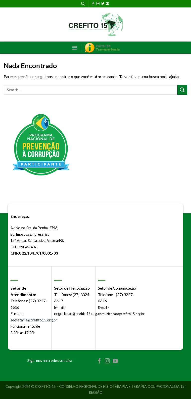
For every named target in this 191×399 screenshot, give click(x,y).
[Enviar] (182, 90)
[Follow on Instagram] (97, 3)
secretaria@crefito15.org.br (33, 320)
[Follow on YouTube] (115, 361)
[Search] (83, 3)
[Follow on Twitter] (102, 3)
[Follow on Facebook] (93, 3)
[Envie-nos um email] (107, 3)
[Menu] (74, 48)
